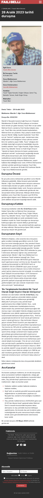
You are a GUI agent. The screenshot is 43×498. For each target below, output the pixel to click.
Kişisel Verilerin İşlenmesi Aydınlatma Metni (17, 480)
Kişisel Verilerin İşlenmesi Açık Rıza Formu (15, 482)
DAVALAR (6, 8)
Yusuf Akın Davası (18, 8)
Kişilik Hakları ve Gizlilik (26, 453)
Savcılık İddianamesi (10, 87)
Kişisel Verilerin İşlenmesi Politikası (20, 458)
